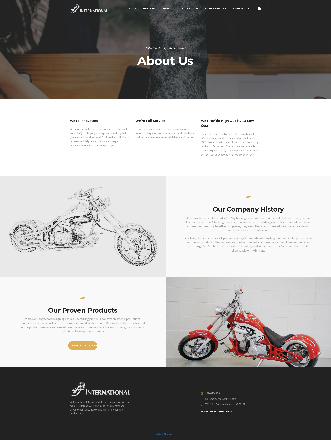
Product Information (211, 8)
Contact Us (241, 8)
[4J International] (89, 8)
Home (132, 8)
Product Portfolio (176, 8)
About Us (148, 8)
